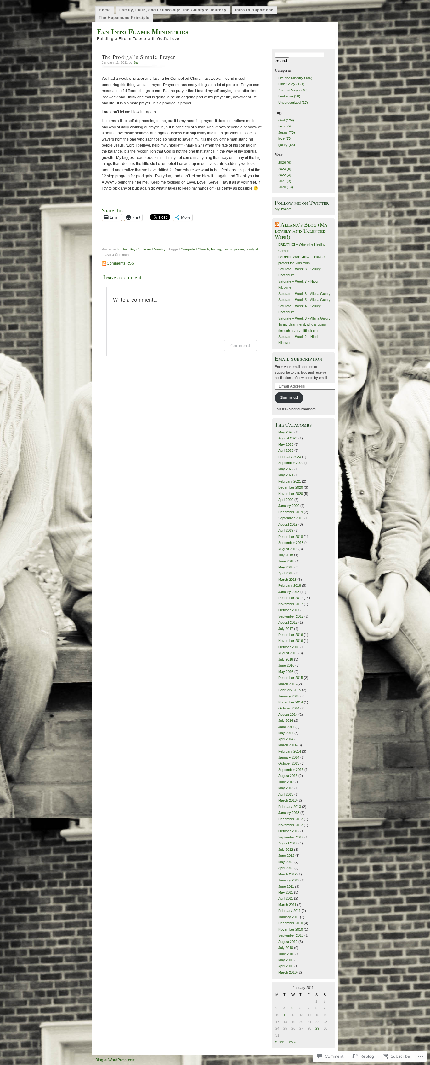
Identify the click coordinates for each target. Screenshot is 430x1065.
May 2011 (285, 892)
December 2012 (290, 819)
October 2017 (288, 610)
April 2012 (285, 868)
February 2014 (289, 751)
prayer (239, 249)
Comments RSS (120, 263)
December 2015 (290, 678)
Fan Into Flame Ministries (143, 31)
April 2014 (285, 739)
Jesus (227, 249)
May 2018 (285, 567)
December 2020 (290, 487)
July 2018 (285, 555)
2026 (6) (284, 162)
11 (285, 1015)
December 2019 (290, 512)
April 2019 (285, 530)
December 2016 (290, 635)
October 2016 (288, 647)
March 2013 (287, 800)
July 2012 (285, 849)
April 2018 (285, 573)
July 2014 (285, 720)
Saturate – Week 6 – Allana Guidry (304, 294)
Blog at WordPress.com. (115, 1060)
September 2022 (290, 463)
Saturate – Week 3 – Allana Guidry (304, 318)
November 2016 (290, 641)
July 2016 (285, 659)
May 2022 (285, 469)
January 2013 (288, 813)
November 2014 (290, 702)
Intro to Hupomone (254, 10)
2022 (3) (284, 175)
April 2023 (285, 450)
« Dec (279, 1042)
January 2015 (288, 696)
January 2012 (288, 880)
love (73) (285, 138)
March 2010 (287, 972)
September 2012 (290, 837)
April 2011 (285, 898)
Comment (240, 345)
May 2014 (285, 733)
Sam (136, 62)
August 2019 (287, 524)
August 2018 (287, 549)
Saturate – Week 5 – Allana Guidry (304, 300)
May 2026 (285, 432)
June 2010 (286, 954)
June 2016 (286, 665)
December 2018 (290, 536)
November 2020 (290, 494)
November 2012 (290, 825)
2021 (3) (284, 181)
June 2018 (286, 561)
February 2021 (289, 481)
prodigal (252, 249)
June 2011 (286, 886)
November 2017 (290, 604)
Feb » (291, 1042)
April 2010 (285, 966)
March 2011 (287, 905)
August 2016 (287, 653)
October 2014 (288, 708)
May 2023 (285, 444)
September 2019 (290, 518)
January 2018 (288, 592)
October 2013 (288, 763)
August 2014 (287, 714)
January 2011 (288, 917)
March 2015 (287, 684)
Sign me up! (289, 397)
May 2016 (285, 672)
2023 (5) (284, 169)
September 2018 (290, 542)
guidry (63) (286, 145)
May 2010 (285, 960)
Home (105, 10)
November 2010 (290, 929)
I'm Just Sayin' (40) (293, 90)
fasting (216, 249)
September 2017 (290, 616)
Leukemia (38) (289, 96)
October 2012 (288, 831)
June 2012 (286, 855)
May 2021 (285, 475)
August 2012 (287, 843)
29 (317, 1028)
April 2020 (285, 500)
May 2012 (285, 862)
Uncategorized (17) (293, 102)
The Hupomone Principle (124, 17)
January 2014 (288, 757)
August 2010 (287, 942)
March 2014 (287, 745)
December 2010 (290, 923)
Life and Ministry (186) (295, 78)
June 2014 (286, 727)
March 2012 (287, 874)
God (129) (286, 120)
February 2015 (289, 690)
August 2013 (287, 776)
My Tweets (283, 209)
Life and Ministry (153, 249)
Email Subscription (298, 358)
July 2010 (285, 948)
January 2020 (288, 506)
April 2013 (285, 794)
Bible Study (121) (291, 84)
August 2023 (287, 438)
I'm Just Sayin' (128, 249)
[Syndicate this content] (277, 224)
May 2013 (285, 788)
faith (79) (285, 126)
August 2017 (287, 622)
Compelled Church (195, 249)
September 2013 (290, 770)
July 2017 (285, 629)
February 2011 (289, 911)
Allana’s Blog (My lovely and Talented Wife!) (301, 230)
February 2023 (289, 457)
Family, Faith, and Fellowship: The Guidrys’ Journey (173, 10)
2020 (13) (285, 187)
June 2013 (286, 782)
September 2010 (290, 935)
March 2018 (287, 579)
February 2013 (289, 807)
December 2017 (290, 598)
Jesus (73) (286, 132)
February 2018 (289, 585)
